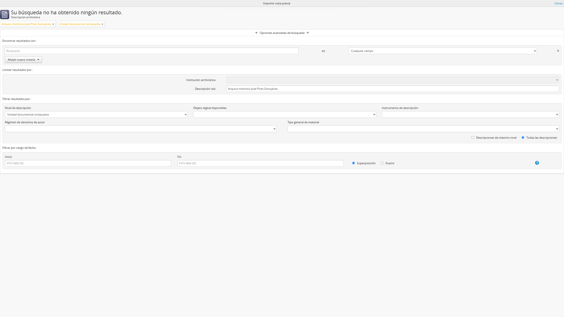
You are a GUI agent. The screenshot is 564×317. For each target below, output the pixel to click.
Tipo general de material (303, 122)
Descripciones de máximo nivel (495, 138)
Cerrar (559, 3)
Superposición (366, 163)
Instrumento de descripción (400, 108)
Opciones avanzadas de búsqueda (282, 33)
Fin (179, 157)
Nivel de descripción (18, 108)
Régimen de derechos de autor (25, 122)
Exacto (389, 163)
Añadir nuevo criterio (21, 60)
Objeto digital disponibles (209, 108)
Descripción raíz (205, 89)
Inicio (8, 157)
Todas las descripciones (541, 138)
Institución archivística (200, 80)
